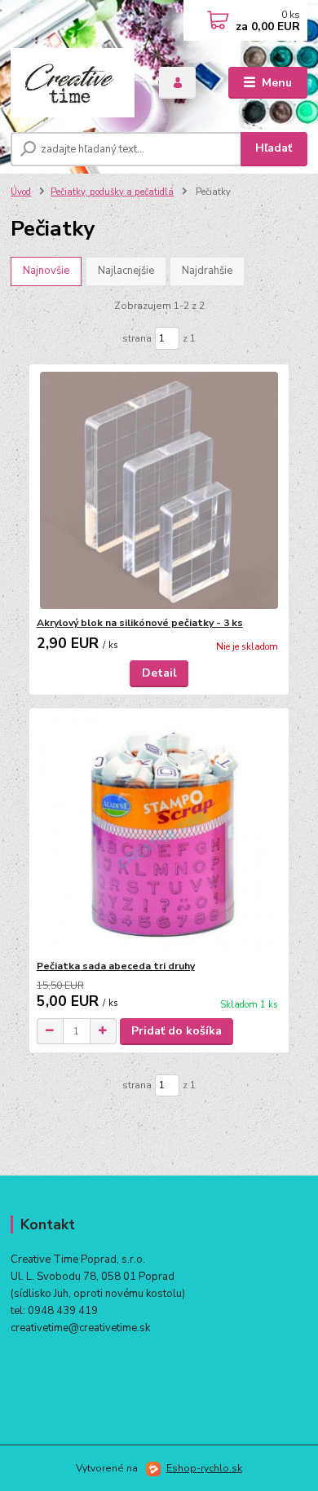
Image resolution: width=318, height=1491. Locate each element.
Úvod (21, 192)
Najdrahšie (207, 270)
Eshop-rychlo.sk (204, 1468)
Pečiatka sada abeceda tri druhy (116, 966)
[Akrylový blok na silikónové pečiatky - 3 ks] (159, 490)
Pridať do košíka (176, 1031)
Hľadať (273, 148)
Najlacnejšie (126, 270)
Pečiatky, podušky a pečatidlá (112, 192)
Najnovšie (46, 270)
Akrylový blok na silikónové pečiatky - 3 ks (140, 622)
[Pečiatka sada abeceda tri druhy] (159, 833)
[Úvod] (73, 83)
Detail (159, 673)
